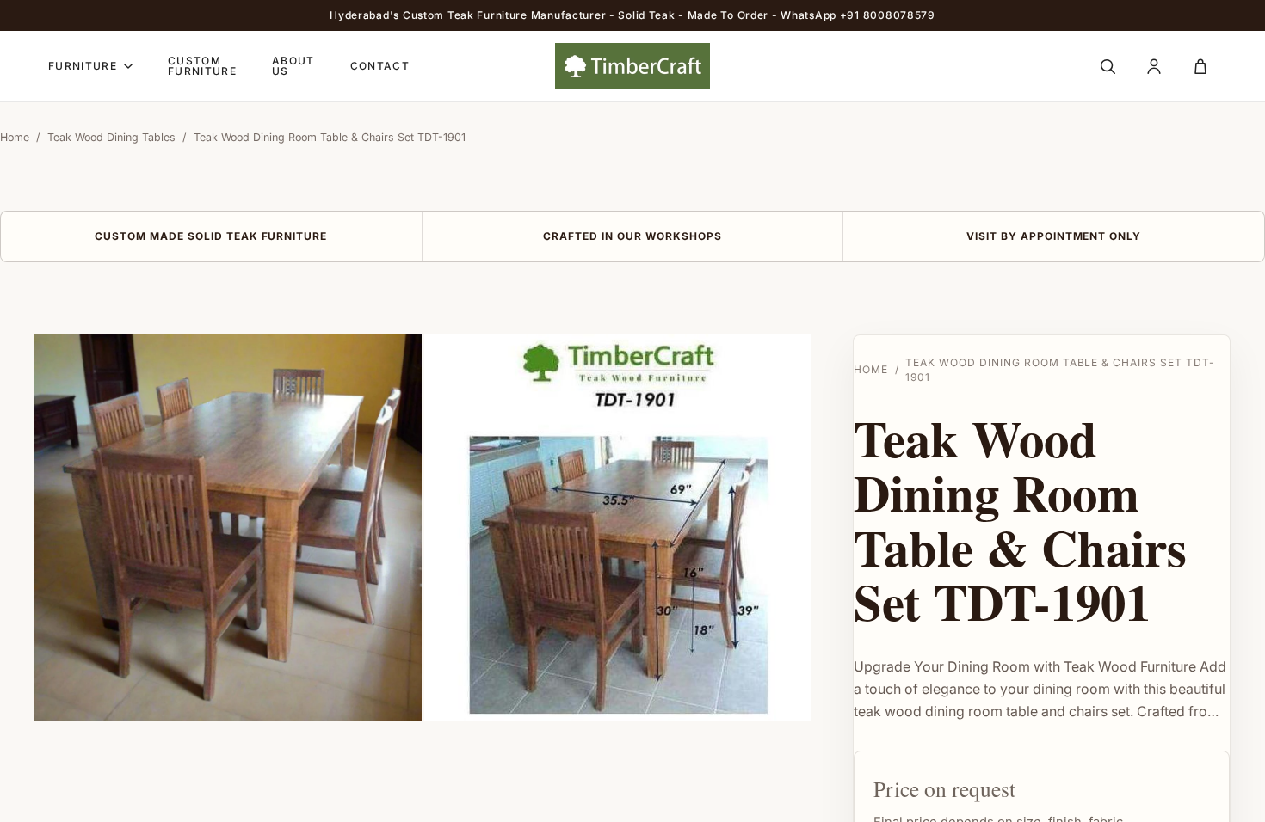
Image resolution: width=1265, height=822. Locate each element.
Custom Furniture (202, 66)
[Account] (1154, 66)
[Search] (1107, 66)
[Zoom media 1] (228, 527)
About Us (293, 66)
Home (14, 137)
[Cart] (1200, 66)
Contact (380, 66)
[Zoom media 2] (617, 527)
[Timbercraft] (632, 66)
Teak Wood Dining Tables (111, 137)
